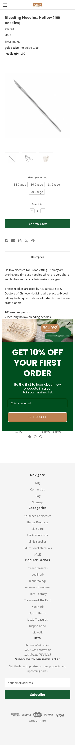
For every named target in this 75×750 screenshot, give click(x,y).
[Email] (13, 240)
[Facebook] (6, 240)
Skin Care (38, 529)
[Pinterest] (33, 240)
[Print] (19, 240)
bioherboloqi (37, 581)
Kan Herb (38, 607)
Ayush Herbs (37, 613)
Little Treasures (37, 619)
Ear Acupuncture (37, 535)
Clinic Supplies (37, 542)
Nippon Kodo (37, 626)
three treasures (38, 568)
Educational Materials (37, 548)
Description (37, 257)
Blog (38, 496)
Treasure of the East (37, 600)
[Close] (69, 323)
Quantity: (37, 204)
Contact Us (37, 489)
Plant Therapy (37, 594)
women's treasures (37, 587)
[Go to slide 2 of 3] (35, 436)
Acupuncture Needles (37, 516)
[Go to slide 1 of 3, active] (29, 436)
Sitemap (37, 502)
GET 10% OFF (37, 417)
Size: (37, 177)
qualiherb (38, 574)
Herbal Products (37, 522)
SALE (37, 554)
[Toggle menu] (5, 5)
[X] (26, 240)
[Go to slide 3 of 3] (40, 436)
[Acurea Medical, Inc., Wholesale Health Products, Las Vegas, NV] (19, 729)
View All (38, 632)
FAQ (37, 483)
